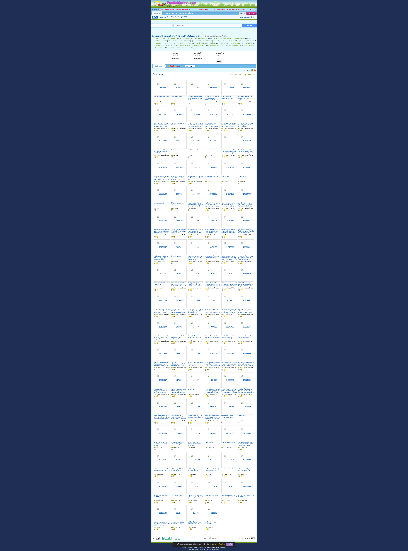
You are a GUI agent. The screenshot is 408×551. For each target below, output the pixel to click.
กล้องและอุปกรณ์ (187, 38)
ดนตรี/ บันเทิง (200, 43)
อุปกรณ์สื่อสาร (202, 38)
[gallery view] (254, 70)
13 (176, 538)
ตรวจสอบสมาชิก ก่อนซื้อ (247, 17)
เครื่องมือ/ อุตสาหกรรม (217, 45)
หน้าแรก (157, 36)
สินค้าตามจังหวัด (169, 36)
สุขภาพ (171, 43)
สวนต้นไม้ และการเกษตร (226, 41)
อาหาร (223, 43)
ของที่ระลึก (234, 45)
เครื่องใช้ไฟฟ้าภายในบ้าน (203, 41)
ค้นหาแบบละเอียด (178, 30)
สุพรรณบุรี (181, 36)
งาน (173, 45)
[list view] (251, 70)
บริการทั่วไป (184, 45)
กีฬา (190, 43)
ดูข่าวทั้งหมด (155, 9)
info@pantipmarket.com (194, 547)
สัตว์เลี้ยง (213, 43)
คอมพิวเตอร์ (158, 38)
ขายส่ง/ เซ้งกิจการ (249, 45)
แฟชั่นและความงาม (245, 41)
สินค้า (155, 17)
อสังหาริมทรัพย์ (240, 38)
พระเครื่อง (248, 43)
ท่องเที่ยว (181, 43)
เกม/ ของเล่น (235, 43)
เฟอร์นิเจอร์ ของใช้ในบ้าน (181, 41)
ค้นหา (249, 26)
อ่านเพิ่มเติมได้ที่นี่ (219, 544)
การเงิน (161, 48)
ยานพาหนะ (172, 38)
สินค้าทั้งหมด (159, 66)
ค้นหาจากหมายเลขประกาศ (161, 30)
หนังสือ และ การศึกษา (194, 36)
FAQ (172, 17)
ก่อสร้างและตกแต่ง (160, 41)
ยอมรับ (230, 544)
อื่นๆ (189, 48)
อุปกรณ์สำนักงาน (199, 45)
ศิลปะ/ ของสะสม (161, 45)
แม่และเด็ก (159, 43)
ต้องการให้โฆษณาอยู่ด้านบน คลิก (242, 74)
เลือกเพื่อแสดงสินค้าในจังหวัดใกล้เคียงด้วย (217, 36)
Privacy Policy (182, 17)
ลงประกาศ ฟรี (164, 17)
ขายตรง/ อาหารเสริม (176, 48)
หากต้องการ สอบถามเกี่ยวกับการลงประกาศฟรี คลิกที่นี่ (204, 549)
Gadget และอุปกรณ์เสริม (222, 38)
